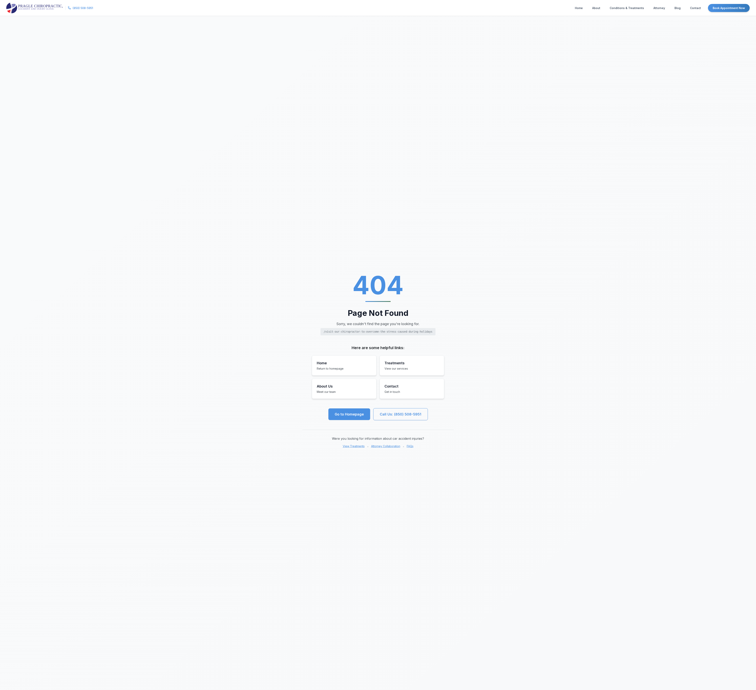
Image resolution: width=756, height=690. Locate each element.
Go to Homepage (349, 414)
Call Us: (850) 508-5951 (400, 414)
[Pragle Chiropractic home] (34, 8)
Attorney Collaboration (385, 446)
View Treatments (354, 446)
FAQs (410, 446)
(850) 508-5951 (83, 8)
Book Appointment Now (729, 8)
